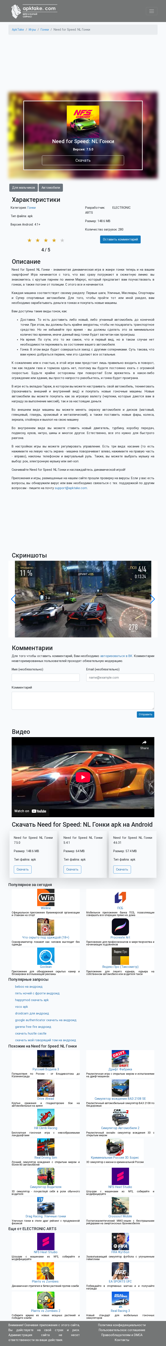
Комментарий (22, 687)
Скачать (83, 160)
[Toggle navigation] (151, 11)
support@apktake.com (71, 488)
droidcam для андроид (32, 1013)
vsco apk (21, 1007)
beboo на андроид (29, 987)
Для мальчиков (23, 188)
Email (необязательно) (103, 669)
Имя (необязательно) (27, 669)
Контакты (122, 1340)
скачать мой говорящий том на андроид (45, 1040)
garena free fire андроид (33, 1027)
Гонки (31, 208)
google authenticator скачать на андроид (46, 1020)
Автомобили (51, 188)
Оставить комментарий (120, 239)
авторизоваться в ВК (116, 656)
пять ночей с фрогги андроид (37, 993)
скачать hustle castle (30, 1033)
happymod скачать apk (32, 1000)
